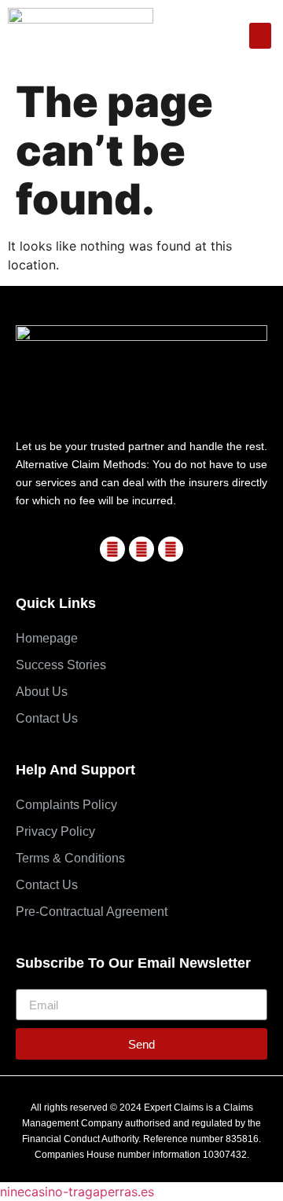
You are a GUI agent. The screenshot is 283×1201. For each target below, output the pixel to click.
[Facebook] (112, 549)
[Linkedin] (141, 549)
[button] (260, 36)
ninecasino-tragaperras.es (77, 1191)
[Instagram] (170, 549)
